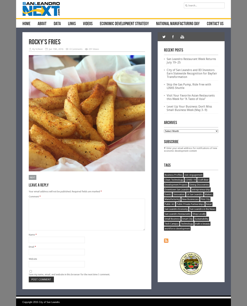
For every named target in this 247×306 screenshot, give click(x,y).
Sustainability (201, 218)
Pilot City (205, 199)
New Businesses (190, 199)
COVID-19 (190, 179)
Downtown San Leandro (177, 189)
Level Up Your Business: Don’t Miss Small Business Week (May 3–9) (189, 108)
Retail (209, 204)
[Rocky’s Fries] (87, 170)
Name (33, 234)
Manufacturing (172, 199)
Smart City (187, 218)
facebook (173, 36)
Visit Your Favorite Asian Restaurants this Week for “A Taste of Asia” (191, 97)
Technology (187, 223)
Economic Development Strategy (124, 24)
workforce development (177, 228)
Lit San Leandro (195, 194)
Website (33, 259)
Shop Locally (199, 214)
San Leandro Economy (176, 209)
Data (57, 24)
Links (72, 24)
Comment (35, 196)
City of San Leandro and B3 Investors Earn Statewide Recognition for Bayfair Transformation (192, 73)
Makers (208, 194)
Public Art (169, 204)
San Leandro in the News (202, 209)
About (42, 24)
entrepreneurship (201, 189)
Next (32, 177)
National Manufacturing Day (178, 24)
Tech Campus (172, 223)
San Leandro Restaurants (177, 214)
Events (168, 194)
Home (26, 24)
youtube (182, 36)
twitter (164, 36)
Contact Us (215, 24)
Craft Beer (203, 179)
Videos (88, 24)
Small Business (172, 218)
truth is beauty (202, 223)
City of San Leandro (49, 302)
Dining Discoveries (199, 184)
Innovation (179, 194)
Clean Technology (174, 179)
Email (32, 246)
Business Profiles (173, 175)
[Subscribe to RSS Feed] (166, 242)
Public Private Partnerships (190, 204)
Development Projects (176, 184)
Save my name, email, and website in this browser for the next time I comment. (69, 274)
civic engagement (193, 175)
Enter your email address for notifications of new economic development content (190, 149)
